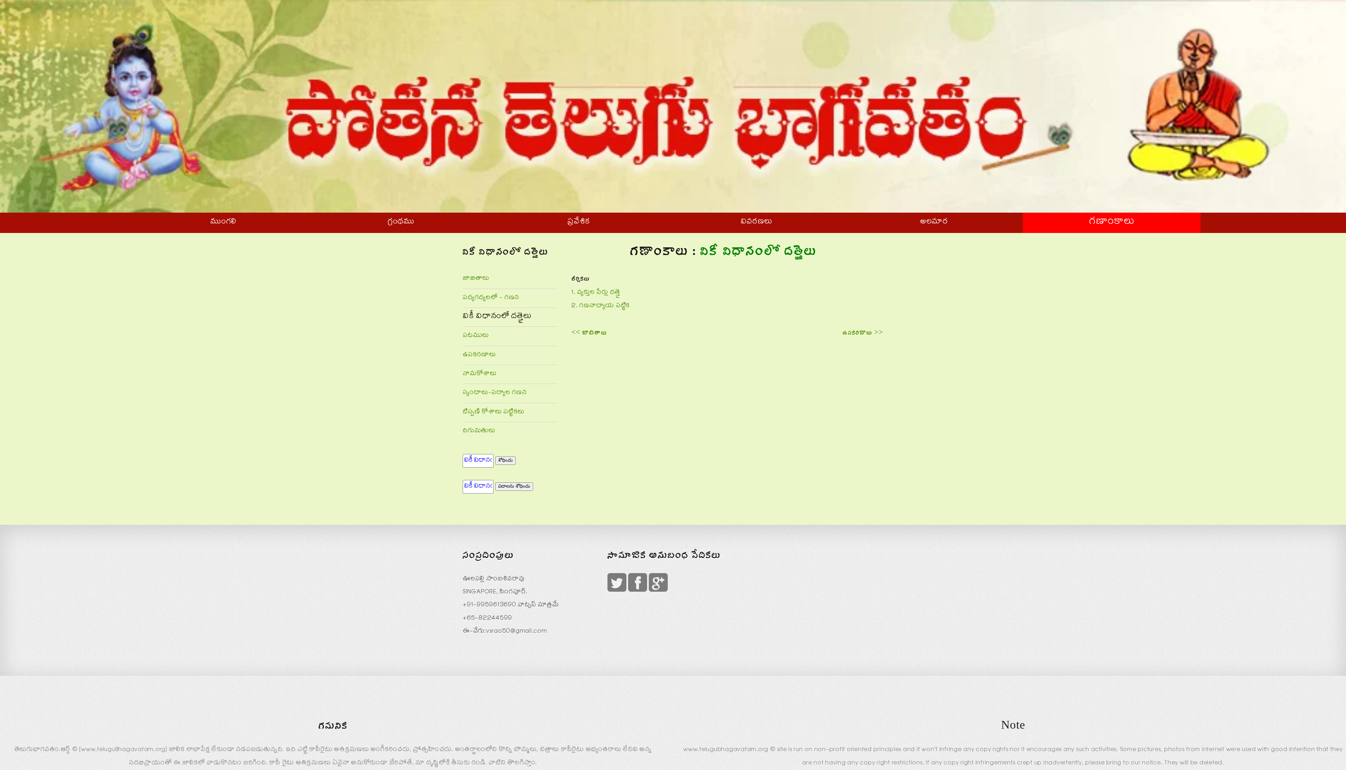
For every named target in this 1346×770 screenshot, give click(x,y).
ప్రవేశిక (578, 222)
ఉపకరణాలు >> (863, 334)
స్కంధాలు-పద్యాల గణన (494, 393)
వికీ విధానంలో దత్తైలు (497, 317)
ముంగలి (223, 222)
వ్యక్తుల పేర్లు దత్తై (598, 293)
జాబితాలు (476, 279)
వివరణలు (757, 222)
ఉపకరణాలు (479, 355)
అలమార (934, 222)
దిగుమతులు (479, 431)
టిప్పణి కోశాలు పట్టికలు (493, 412)
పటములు (476, 336)
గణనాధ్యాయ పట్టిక (604, 306)
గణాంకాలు (1112, 222)
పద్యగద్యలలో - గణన (491, 298)
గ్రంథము (401, 222)
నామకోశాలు (480, 374)
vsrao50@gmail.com (516, 632)
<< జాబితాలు (589, 334)
